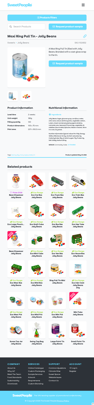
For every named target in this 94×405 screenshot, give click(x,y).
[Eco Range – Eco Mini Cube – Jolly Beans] (36, 239)
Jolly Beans (23, 42)
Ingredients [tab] (56, 114)
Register (72, 371)
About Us (11, 368)
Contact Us (54, 380)
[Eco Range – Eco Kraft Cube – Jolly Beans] (36, 210)
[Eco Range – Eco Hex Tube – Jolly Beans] (78, 210)
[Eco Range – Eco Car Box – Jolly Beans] (36, 181)
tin (34, 155)
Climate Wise (54, 371)
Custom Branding (35, 384)
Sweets (11, 42)
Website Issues (55, 377)
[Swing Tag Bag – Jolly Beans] (36, 330)
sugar (26, 155)
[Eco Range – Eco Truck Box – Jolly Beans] (57, 181)
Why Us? (11, 371)
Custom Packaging (36, 371)
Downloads (12, 384)
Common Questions (57, 368)
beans (13, 155)
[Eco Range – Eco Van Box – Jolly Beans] (57, 239)
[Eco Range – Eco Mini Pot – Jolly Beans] (57, 300)
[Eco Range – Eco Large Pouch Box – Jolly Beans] (16, 210)
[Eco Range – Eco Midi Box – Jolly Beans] (36, 269)
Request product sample (69, 26)
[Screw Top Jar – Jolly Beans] (16, 330)
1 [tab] (25, 84)
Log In (74, 368)
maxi (21, 155)
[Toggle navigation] (83, 5)
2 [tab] (28, 84)
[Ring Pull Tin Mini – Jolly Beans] (57, 269)
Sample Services (35, 374)
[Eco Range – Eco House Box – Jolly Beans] (78, 239)
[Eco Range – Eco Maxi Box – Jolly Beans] (16, 269)
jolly (17, 155)
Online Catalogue (36, 368)
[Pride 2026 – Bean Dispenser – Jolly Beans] (16, 181)
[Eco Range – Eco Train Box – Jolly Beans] (78, 181)
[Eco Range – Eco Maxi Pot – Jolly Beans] (16, 300)
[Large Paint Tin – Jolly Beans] (57, 330)
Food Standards (14, 377)
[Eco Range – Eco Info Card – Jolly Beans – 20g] (78, 269)
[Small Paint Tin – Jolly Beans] (78, 330)
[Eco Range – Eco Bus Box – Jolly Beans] (57, 210)
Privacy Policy (63, 401)
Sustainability (13, 380)
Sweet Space (54, 374)
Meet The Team (14, 374)
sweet (30, 155)
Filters (48, 17)
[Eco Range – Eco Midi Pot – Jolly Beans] (36, 300)
